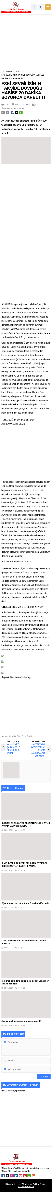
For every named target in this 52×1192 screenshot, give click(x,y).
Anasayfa (8, 72)
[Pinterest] (25, 1175)
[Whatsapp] (29, 1175)
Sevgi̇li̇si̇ (12, 736)
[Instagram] (12, 1175)
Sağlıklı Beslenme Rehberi (32, 1185)
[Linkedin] (16, 1175)
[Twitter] (7, 1175)
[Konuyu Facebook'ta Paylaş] (12, 112)
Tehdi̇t (29, 736)
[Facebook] (3, 1175)
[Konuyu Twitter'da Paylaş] (16, 112)
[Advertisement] (26, 43)
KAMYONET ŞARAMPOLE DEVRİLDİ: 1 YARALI (13, 748)
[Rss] (33, 1175)
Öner (6, 736)
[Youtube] (20, 1175)
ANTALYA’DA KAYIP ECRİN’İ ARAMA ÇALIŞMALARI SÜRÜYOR (38, 750)
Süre (19, 736)
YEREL (18, 72)
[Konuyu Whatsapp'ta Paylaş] (21, 112)
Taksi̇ (24, 736)
